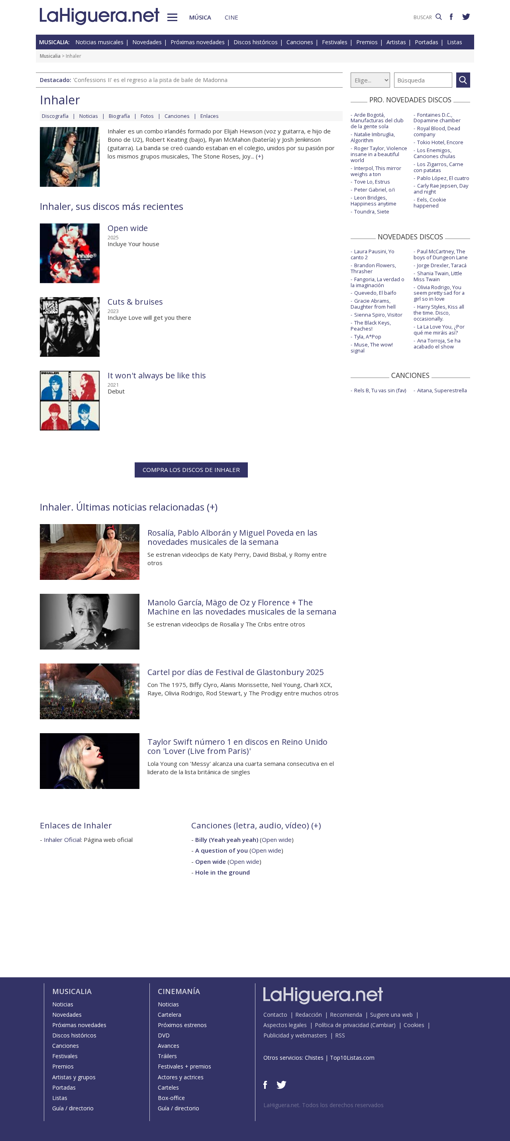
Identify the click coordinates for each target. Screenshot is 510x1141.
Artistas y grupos (74, 1077)
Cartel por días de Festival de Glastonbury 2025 (235, 672)
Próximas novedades (198, 42)
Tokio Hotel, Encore (440, 142)
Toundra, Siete (371, 211)
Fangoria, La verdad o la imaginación (377, 282)
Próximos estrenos (182, 1025)
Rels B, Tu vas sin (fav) (380, 390)
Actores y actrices (181, 1077)
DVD (164, 1035)
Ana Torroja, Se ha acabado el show (437, 343)
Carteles (168, 1087)
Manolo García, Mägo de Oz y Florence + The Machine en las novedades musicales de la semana (241, 607)
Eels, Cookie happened (430, 202)
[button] (172, 17)
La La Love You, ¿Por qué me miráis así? (439, 329)
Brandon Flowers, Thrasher (373, 268)
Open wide (128, 228)
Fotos (147, 115)
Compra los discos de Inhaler (191, 470)
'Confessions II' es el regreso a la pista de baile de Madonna (150, 80)
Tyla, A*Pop (367, 336)
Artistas (396, 42)
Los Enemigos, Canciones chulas (434, 153)
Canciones (299, 42)
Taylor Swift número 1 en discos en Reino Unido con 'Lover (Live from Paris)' (237, 746)
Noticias (88, 115)
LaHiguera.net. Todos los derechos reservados (323, 1105)
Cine (231, 17)
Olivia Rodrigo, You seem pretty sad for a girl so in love (439, 293)
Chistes (314, 1057)
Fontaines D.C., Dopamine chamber (437, 117)
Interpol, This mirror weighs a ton (376, 171)
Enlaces (209, 115)
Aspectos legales (285, 1025)
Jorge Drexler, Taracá (442, 265)
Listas (454, 42)
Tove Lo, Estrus (372, 181)
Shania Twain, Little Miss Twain (438, 276)
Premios (367, 42)
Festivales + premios (184, 1066)
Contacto (275, 1014)
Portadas (426, 42)
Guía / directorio (73, 1108)
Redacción (308, 1014)
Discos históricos (255, 42)
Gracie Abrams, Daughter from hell (373, 303)
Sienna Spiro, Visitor (378, 314)
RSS (340, 1035)
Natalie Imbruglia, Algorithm (373, 137)
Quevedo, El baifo (375, 292)
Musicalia (50, 56)
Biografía (119, 115)
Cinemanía (179, 991)
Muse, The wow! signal (372, 347)
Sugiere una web (391, 1014)
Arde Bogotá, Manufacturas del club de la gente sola (377, 120)
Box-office (171, 1098)
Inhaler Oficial (62, 840)
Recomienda (346, 1014)
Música (200, 17)
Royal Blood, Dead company (437, 131)
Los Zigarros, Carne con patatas (438, 167)
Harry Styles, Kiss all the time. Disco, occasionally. (439, 312)
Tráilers (167, 1056)
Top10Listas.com (352, 1057)
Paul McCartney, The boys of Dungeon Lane (441, 254)
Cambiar (383, 1025)
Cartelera (169, 1014)
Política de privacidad (342, 1025)
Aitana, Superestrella (442, 390)
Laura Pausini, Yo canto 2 (372, 254)
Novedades (147, 42)
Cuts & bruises (135, 301)
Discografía (55, 115)
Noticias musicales (99, 42)
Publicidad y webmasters (295, 1035)
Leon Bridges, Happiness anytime (373, 200)
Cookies (414, 1025)
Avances (168, 1045)
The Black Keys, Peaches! (371, 325)
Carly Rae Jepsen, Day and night (441, 188)
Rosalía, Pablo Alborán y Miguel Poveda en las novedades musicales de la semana (232, 537)
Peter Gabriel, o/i (374, 189)
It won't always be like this (157, 375)
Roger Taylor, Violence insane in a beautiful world (379, 154)
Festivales (334, 42)
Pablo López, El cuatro (443, 178)
